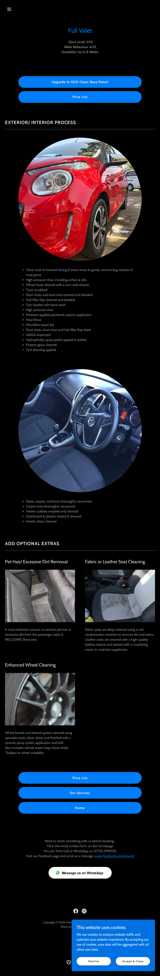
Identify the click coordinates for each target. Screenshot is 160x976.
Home (80, 808)
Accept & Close (133, 961)
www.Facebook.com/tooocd (114, 856)
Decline (93, 961)
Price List (79, 97)
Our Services (80, 793)
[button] (16, 9)
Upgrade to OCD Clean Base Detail (80, 82)
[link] (76, 911)
